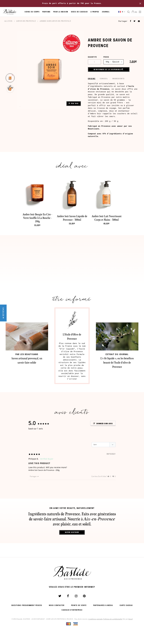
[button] (109, 476)
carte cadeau (126, 605)
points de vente (79, 605)
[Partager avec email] (139, 21)
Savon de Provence (26, 21)
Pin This (75, 103)
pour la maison (60, 12)
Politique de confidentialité (112, 619)
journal (106, 12)
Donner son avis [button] (104, 423)
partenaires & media (103, 605)
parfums (46, 12)
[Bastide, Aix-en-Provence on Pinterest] (84, 595)
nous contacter (56, 605)
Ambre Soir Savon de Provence (41, 470)
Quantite (92, 57)
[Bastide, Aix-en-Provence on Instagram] (76, 595)
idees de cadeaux (79, 12)
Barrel (130, 619)
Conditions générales (95, 619)
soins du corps (32, 12)
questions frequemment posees (26, 605)
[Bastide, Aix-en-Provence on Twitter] (59, 595)
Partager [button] (33, 476)
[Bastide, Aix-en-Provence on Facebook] (67, 595)
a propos (95, 12)
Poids (106, 57)
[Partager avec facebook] (130, 21)
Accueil (8, 21)
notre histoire (72, 532)
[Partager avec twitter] (134, 21)
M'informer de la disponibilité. (109, 69)
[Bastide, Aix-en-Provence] (10, 12)
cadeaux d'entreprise (72, 610)
